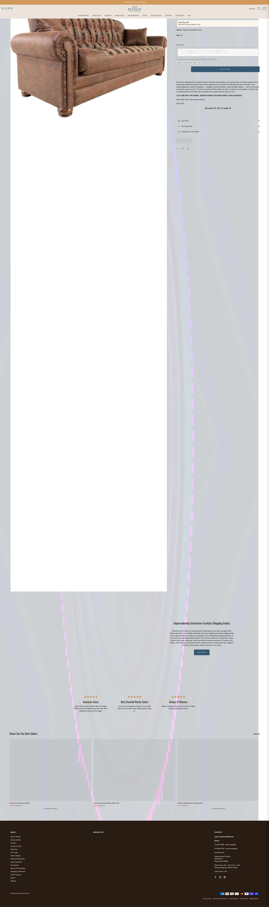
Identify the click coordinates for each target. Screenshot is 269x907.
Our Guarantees (186, 126)
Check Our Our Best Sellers (23, 733)
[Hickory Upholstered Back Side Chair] (134, 770)
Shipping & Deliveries (18, 871)
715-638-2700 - (219, 848)
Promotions (15, 865)
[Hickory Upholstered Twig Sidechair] (218, 770)
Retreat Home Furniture (22, 893)
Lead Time (185, 121)
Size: (178, 35)
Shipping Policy (253, 898)
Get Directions (219, 852)
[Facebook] (215, 877)
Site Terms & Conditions (220, 898)
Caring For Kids (16, 846)
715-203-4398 (219, 844)
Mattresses (179, 15)
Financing (14, 849)
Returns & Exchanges (18, 868)
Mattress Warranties (18, 859)
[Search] (259, 8)
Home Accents (156, 15)
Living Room (96, 15)
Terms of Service (233, 898)
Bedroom (108, 15)
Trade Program (16, 875)
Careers (13, 843)
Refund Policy (244, 898)
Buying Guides (15, 840)
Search (13, 878)
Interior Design (16, 856)
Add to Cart (225, 69)
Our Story (201, 652)
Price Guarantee (16, 862)
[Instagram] (220, 877)
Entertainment (133, 15)
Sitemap (13, 881)
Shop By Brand (83, 15)
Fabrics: (179, 30)
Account (252, 9)
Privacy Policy (207, 898)
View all (256, 734)
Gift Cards (14, 852)
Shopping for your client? (190, 132)
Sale (189, 15)
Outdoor (168, 15)
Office (144, 15)
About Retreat (16, 837)
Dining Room (119, 15)
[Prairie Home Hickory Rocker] (50, 770)
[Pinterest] (225, 877)
